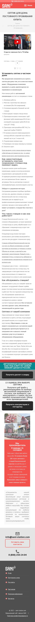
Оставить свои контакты (17, 543)
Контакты (11, 598)
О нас (10, 573)
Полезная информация (15, 594)
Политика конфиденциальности (17, 616)
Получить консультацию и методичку (17, 405)
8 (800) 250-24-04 (19, 1)
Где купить (11, 582)
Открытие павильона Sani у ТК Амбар (16, 52)
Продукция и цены (14, 578)
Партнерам (11, 589)
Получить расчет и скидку (17, 375)
